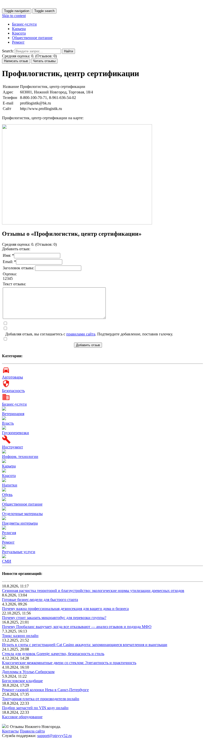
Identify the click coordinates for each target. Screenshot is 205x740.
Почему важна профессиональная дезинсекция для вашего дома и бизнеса (65, 608)
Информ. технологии (20, 456)
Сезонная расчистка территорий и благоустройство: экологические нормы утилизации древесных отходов (93, 590)
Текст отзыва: (14, 284)
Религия (9, 533)
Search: (8, 51)
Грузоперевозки (15, 433)
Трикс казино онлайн (20, 636)
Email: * (9, 262)
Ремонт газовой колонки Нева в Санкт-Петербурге (45, 690)
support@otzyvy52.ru (54, 735)
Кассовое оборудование (22, 717)
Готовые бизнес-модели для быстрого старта (40, 599)
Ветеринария (13, 414)
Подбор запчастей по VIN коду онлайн (35, 708)
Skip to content (14, 16)
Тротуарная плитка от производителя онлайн (40, 699)
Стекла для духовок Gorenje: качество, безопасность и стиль (53, 654)
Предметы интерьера (20, 523)
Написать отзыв (16, 61)
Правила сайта (32, 731)
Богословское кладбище (22, 681)
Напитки (9, 485)
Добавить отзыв (88, 345)
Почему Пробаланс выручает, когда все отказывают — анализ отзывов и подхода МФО (77, 627)
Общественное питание (32, 38)
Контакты (10, 731)
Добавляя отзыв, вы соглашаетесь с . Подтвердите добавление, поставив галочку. (89, 334)
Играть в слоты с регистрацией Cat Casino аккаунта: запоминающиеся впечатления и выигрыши (84, 645)
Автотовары (12, 377)
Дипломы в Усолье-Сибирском (28, 672)
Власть (8, 423)
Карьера (19, 29)
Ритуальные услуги (18, 552)
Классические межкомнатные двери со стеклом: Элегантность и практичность (69, 663)
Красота (19, 33)
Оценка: (10, 274)
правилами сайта (80, 334)
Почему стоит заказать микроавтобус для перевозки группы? (54, 617)
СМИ (6, 561)
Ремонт (18, 42)
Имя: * (8, 255)
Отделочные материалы (22, 514)
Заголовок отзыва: (19, 268)
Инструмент (12, 447)
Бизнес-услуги (24, 24)
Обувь (7, 494)
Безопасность (13, 391)
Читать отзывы (44, 61)
